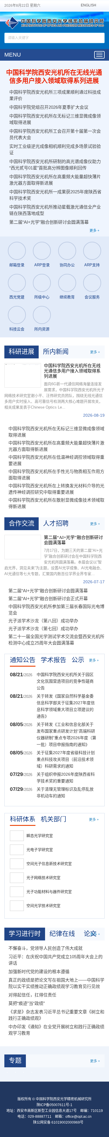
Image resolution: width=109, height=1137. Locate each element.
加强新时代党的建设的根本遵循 (38, 971)
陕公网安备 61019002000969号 (58, 1122)
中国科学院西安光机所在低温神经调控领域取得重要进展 (56, 460)
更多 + (94, 231)
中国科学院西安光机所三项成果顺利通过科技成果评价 (55, 95)
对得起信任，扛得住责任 (32, 994)
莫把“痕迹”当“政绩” (26, 1003)
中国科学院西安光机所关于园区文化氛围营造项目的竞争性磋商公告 (65, 681)
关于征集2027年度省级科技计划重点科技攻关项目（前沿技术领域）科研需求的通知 (66, 759)
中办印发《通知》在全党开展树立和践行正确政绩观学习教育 (56, 1030)
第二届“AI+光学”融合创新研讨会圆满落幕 (49, 222)
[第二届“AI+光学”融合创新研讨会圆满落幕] (22, 547)
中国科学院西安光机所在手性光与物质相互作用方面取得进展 (56, 474)
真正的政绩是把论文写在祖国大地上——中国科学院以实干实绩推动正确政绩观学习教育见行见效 (56, 983)
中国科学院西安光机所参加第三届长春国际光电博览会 (56, 609)
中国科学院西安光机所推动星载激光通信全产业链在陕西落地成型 (55, 210)
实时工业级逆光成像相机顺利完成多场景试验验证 (55, 149)
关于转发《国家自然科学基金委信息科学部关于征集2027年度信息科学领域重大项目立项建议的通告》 (66, 706)
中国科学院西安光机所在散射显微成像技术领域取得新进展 (56, 503)
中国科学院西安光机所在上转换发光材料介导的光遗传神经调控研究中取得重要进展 (56, 489)
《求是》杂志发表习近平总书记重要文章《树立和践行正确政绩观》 (56, 1015)
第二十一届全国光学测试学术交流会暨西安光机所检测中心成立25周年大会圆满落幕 (56, 639)
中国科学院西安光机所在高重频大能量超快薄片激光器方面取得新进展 (55, 179)
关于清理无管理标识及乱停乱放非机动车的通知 (65, 792)
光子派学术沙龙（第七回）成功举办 (43, 628)
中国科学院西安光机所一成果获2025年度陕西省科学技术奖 (55, 195)
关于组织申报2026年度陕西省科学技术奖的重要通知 (66, 777)
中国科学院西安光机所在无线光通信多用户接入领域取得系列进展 (54, 76)
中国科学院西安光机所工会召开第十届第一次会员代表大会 (55, 134)
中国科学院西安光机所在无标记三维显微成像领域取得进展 (55, 119)
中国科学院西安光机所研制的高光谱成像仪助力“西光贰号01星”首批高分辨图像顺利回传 (55, 164)
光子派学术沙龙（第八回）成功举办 (43, 620)
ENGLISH (88, 5)
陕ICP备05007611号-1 (54, 1105)
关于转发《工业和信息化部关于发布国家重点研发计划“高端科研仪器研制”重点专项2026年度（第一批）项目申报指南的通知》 (66, 734)
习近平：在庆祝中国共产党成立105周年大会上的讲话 (55, 960)
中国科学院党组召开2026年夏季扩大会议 (48, 107)
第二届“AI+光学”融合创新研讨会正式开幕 (48, 598)
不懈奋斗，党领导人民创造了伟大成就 (45, 948)
